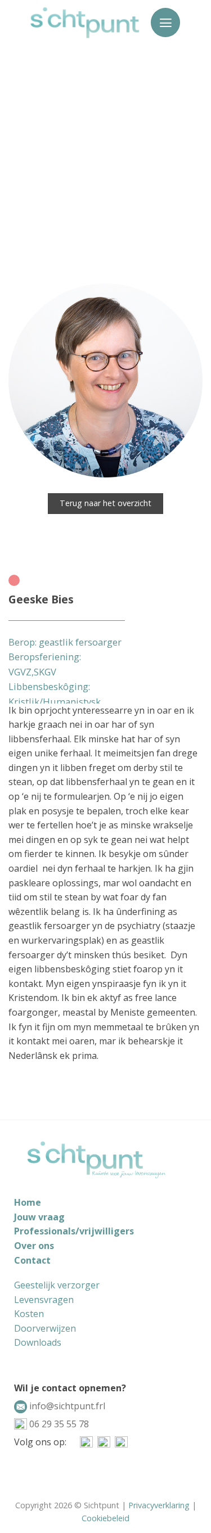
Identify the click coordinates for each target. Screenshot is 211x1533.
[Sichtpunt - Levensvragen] (85, 22)
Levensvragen (44, 1299)
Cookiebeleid (105, 1518)
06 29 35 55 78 (58, 1424)
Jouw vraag (39, 1217)
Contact (32, 1260)
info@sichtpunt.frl (66, 1406)
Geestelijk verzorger (57, 1285)
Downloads (37, 1342)
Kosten (29, 1313)
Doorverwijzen (45, 1328)
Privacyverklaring (159, 1505)
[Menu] (165, 22)
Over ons (34, 1245)
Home (27, 1202)
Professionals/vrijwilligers (74, 1231)
